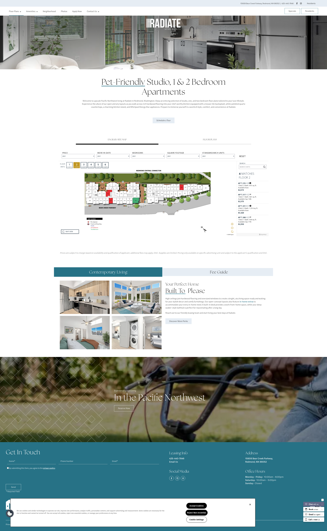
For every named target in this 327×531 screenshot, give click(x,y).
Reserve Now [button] (124, 408)
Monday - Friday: (254, 476)
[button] (292, 11)
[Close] (250, 504)
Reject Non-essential (196, 512)
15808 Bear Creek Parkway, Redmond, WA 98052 (259, 460)
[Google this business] (177, 478)
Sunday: (249, 483)
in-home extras (246, 301)
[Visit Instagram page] (300, 3)
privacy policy (49, 468)
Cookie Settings (196, 519)
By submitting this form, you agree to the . (32, 468)
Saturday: (250, 480)
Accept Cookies (197, 505)
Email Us (173, 461)
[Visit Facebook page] (297, 3)
